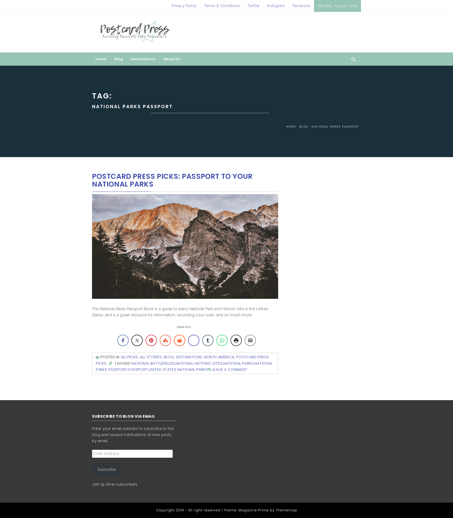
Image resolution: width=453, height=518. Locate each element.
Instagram (276, 6)
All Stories (151, 357)
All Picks (129, 357)
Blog (118, 59)
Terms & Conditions (222, 6)
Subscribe (106, 469)
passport (138, 369)
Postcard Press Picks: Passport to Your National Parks (172, 180)
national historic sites (199, 363)
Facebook (301, 6)
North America (219, 357)
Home (101, 59)
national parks (238, 363)
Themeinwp (286, 510)
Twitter (253, 6)
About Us (172, 59)
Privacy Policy (184, 6)
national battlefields (153, 363)
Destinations (143, 59)
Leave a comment (229, 369)
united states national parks (178, 369)
